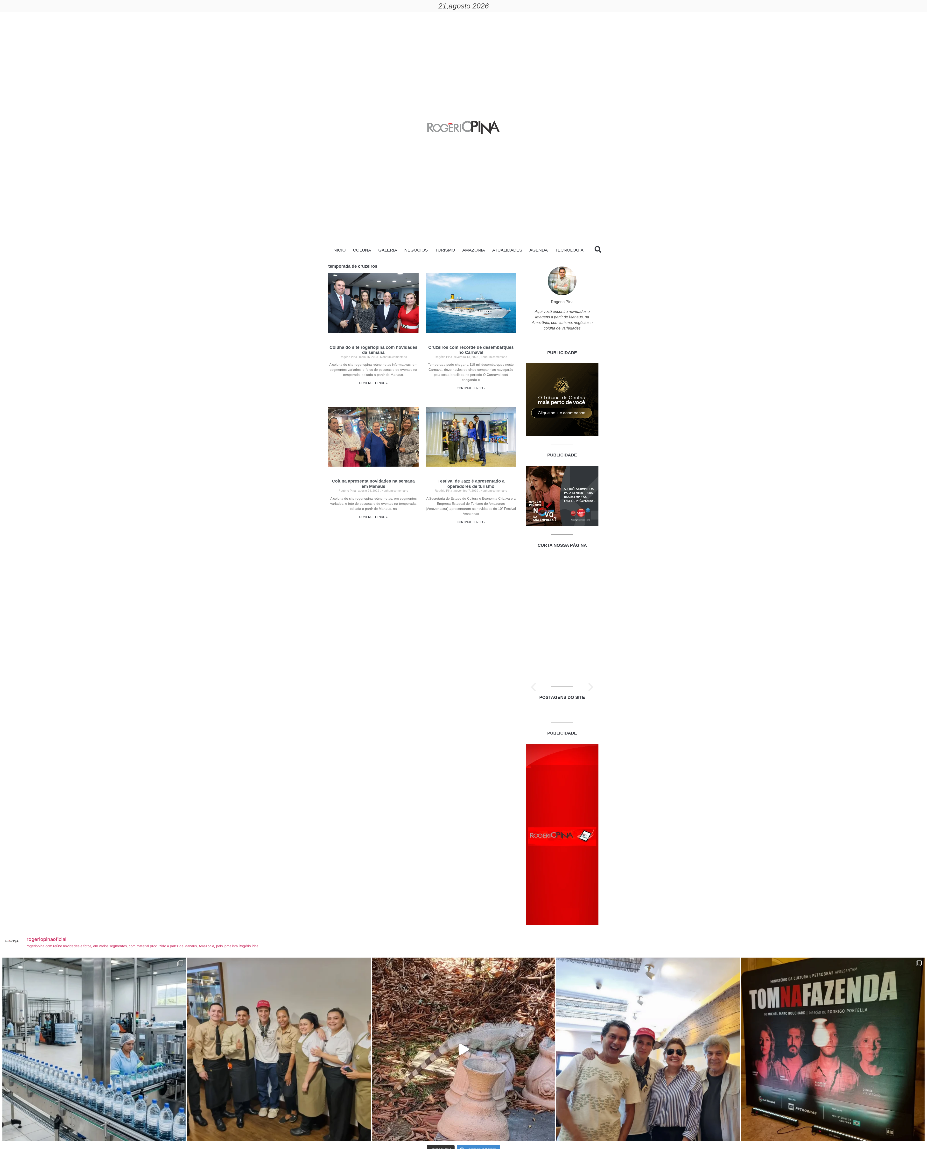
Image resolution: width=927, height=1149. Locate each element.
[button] (533, 687)
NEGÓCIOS (416, 250)
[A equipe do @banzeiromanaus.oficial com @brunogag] (279, 1049)
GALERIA (387, 250)
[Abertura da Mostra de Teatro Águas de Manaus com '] (833, 1049)
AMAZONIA (473, 250)
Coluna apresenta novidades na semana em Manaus (373, 484)
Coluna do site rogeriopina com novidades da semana (373, 350)
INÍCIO (339, 250)
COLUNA (362, 250)
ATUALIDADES (507, 250)
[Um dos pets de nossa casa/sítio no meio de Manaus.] (463, 1049)
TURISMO (445, 250)
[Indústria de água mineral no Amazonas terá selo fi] (94, 1049)
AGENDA (538, 250)
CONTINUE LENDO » (373, 383)
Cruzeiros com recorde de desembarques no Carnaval (471, 350)
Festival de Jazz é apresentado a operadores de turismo (471, 484)
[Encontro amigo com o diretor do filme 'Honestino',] (648, 1049)
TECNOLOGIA (569, 250)
